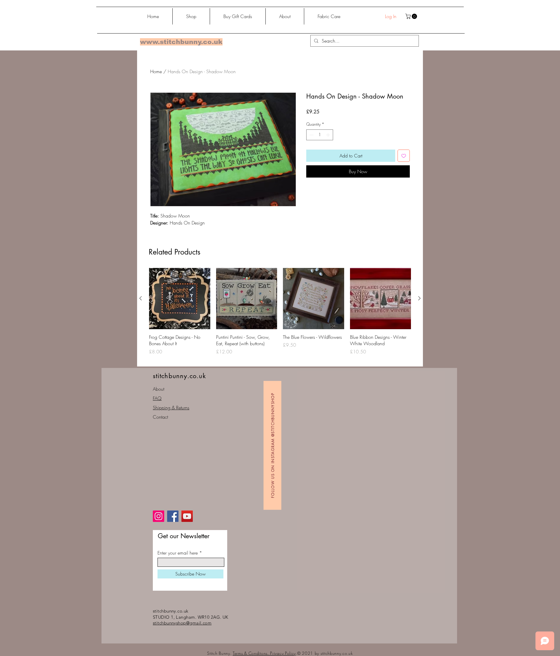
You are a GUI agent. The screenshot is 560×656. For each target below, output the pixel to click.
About (158, 389)
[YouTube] (187, 516)
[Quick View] (179, 298)
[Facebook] (172, 516)
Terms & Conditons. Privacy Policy (264, 653)
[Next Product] (419, 298)
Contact (160, 417)
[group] (280, 315)
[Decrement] (310, 135)
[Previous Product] (140, 298)
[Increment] (328, 135)
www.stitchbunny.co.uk (181, 41)
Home (156, 71)
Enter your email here (178, 552)
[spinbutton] (319, 135)
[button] (411, 16)
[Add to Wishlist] (404, 156)
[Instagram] (158, 516)
